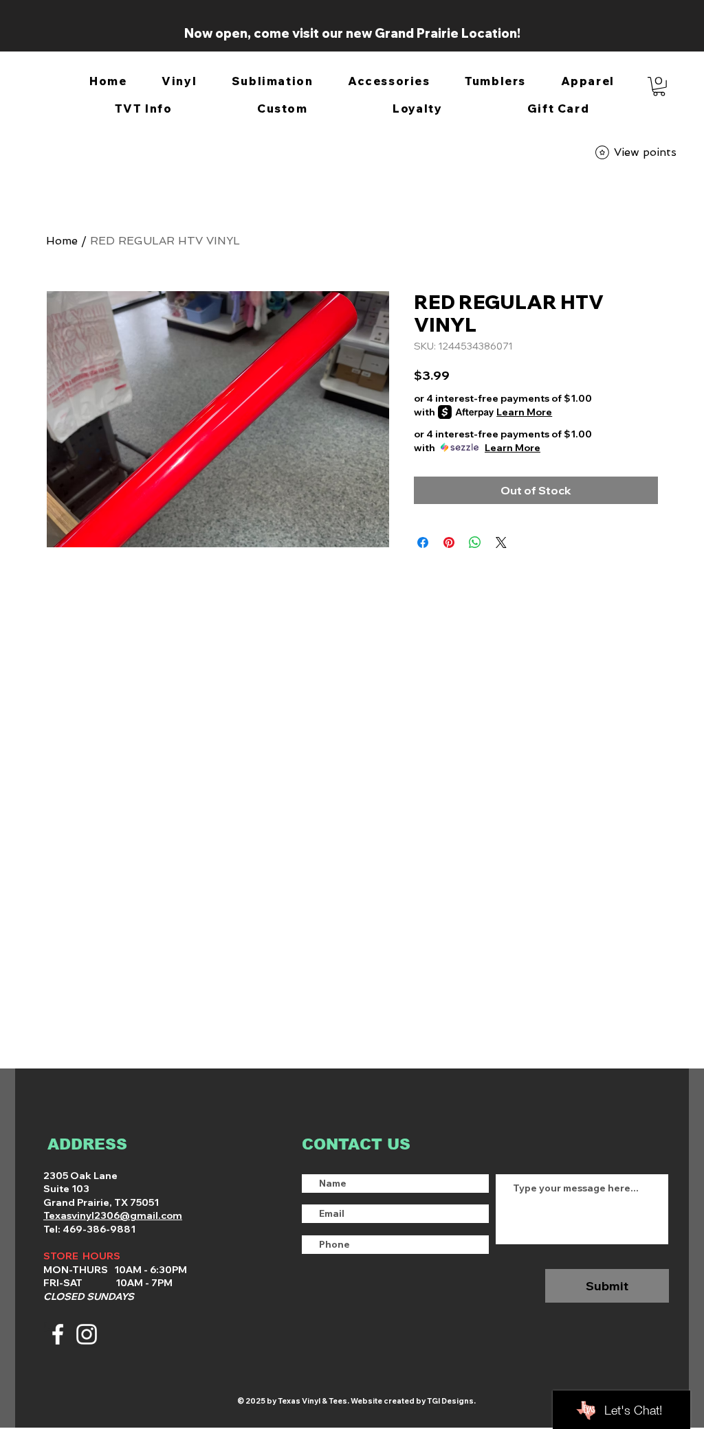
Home (62, 240)
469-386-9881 (97, 1229)
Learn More (524, 412)
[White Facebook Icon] (58, 1334)
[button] (179, 82)
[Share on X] (501, 542)
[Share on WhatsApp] (475, 542)
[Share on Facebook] (423, 542)
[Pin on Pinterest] (449, 542)
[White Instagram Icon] (86, 1334)
